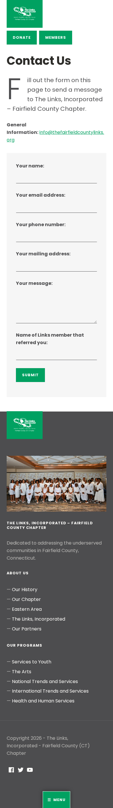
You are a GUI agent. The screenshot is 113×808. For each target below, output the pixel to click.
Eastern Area (27, 609)
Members (55, 37)
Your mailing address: (43, 253)
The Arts (21, 671)
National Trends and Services (45, 681)
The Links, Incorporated (38, 619)
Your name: (30, 166)
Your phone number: (40, 224)
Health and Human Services (43, 701)
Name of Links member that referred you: (50, 339)
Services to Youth (31, 661)
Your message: (34, 283)
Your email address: (40, 195)
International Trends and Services (50, 691)
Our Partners (26, 629)
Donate (22, 37)
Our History (24, 589)
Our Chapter (26, 599)
